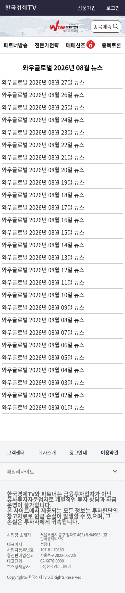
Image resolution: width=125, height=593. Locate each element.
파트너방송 (15, 45)
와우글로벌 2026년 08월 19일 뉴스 (43, 182)
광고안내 (78, 452)
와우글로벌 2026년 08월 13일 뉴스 (43, 257)
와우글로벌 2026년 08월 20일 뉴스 (43, 169)
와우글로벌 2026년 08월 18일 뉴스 (43, 194)
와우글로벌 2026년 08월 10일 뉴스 (43, 294)
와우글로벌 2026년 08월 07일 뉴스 (43, 332)
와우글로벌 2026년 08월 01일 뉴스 (43, 407)
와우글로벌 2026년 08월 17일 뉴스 (43, 207)
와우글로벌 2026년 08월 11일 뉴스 (43, 282)
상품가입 (87, 7)
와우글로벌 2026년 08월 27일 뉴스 (43, 82)
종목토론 (111, 45)
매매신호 (76, 45)
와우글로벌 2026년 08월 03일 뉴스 (43, 382)
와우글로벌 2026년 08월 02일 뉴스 (43, 394)
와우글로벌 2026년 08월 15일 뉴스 (43, 232)
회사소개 (47, 452)
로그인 (113, 7)
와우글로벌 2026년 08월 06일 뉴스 (43, 344)
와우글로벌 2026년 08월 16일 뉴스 (43, 219)
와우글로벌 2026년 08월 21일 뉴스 (43, 157)
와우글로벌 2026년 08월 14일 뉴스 (43, 244)
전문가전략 (47, 45)
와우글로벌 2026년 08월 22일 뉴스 (43, 144)
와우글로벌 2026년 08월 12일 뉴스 (43, 269)
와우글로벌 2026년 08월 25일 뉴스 (43, 107)
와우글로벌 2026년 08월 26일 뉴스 (43, 94)
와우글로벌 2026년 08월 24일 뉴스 (43, 119)
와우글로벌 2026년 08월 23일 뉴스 (43, 132)
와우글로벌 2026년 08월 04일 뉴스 (43, 369)
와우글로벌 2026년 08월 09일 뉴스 (43, 307)
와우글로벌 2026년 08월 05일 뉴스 (43, 357)
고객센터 (15, 452)
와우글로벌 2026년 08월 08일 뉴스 (43, 319)
